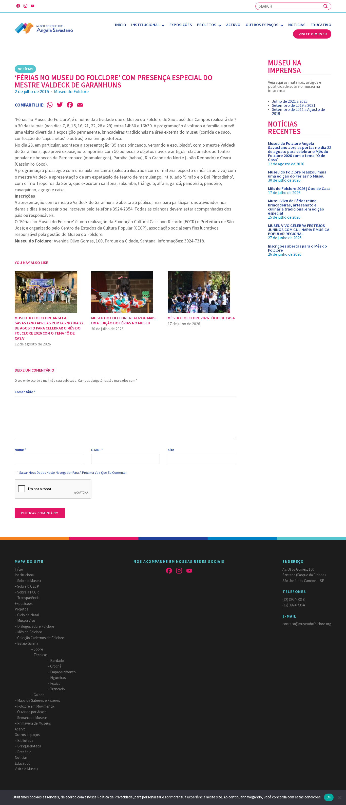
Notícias (297, 25)
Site (171, 450)
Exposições (180, 25)
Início (120, 25)
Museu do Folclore (71, 91)
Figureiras (58, 677)
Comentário (25, 392)
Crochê (56, 666)
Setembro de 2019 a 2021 (293, 105)
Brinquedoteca (29, 746)
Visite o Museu (313, 34)
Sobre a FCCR (28, 592)
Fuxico (55, 683)
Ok (328, 797)
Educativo (321, 25)
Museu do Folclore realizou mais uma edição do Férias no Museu (297, 174)
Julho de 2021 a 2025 (289, 101)
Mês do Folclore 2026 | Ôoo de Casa (299, 188)
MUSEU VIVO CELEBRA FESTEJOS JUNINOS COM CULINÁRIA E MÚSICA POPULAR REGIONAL (298, 229)
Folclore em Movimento (35, 706)
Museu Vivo (26, 620)
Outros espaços (262, 25)
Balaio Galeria (27, 643)
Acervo (233, 25)
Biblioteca (25, 740)
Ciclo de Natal (28, 614)
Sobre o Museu (29, 580)
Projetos (207, 25)
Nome (20, 450)
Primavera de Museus (34, 723)
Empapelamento (63, 672)
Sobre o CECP (28, 586)
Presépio (24, 751)
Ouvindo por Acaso (32, 711)
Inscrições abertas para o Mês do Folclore (297, 248)
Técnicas (41, 654)
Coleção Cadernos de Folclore (40, 637)
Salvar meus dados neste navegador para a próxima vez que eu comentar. (73, 472)
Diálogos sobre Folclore (35, 626)
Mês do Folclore (29, 631)
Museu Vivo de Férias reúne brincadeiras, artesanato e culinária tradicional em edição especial (296, 207)
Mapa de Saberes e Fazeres (38, 700)
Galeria (39, 694)
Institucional (145, 25)
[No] (339, 797)
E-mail (97, 450)
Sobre (38, 649)
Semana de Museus (32, 717)
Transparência (28, 597)
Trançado (57, 689)
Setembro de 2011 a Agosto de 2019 (298, 111)
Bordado (57, 660)
